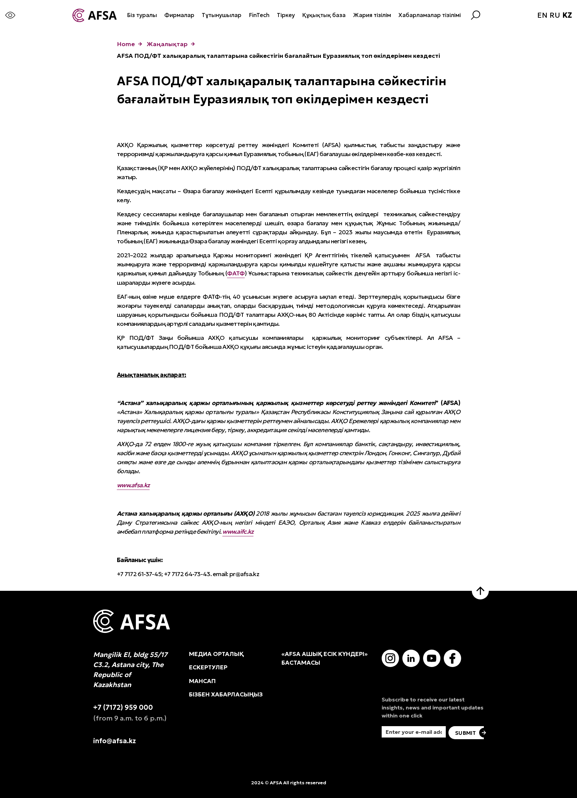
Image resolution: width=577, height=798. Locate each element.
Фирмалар (179, 15)
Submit (465, 732)
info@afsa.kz (114, 741)
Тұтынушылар (221, 15)
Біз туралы (142, 15)
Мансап (202, 681)
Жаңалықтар (167, 44)
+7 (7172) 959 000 (123, 707)
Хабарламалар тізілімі (429, 15)
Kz (567, 15)
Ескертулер (208, 667)
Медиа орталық (216, 654)
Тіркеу (286, 15)
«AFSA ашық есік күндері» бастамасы (324, 658)
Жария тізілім (372, 15)
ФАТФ (235, 273)
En (542, 15)
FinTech (259, 15)
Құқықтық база (324, 15)
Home (126, 44)
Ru (555, 15)
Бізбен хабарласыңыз (226, 694)
